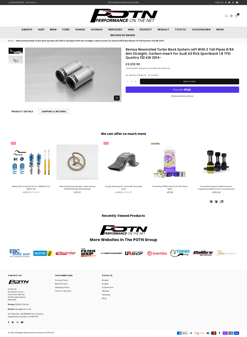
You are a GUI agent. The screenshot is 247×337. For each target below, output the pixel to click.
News (220, 29)
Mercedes (115, 29)
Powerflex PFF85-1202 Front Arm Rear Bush (170, 187)
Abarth (27, 29)
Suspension (107, 287)
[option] (73, 75)
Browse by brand (122, 35)
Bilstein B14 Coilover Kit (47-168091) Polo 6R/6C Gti (31, 187)
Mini (131, 29)
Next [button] (118, 74)
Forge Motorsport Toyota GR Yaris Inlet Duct (123, 187)
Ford (65, 29)
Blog (104, 298)
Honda (80, 29)
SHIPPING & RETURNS (54, 111)
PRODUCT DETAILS (22, 111)
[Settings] (231, 16)
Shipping (143, 68)
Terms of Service (63, 291)
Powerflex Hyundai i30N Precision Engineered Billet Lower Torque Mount (216, 187)
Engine (105, 283)
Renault (163, 29)
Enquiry (154, 75)
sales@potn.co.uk (22, 309)
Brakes (105, 280)
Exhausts (106, 294)
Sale (13, 143)
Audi (41, 29)
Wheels (105, 291)
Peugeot (146, 29)
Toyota (180, 29)
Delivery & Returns (137, 75)
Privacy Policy (61, 280)
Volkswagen (201, 29)
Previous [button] (27, 74)
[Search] (226, 16)
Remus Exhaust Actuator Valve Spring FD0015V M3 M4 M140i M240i (77, 187)
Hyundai (97, 29)
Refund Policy (61, 283)
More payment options (182, 96)
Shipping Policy (62, 287)
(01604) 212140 (17, 2)
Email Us (32, 2)
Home (10, 41)
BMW (53, 29)
